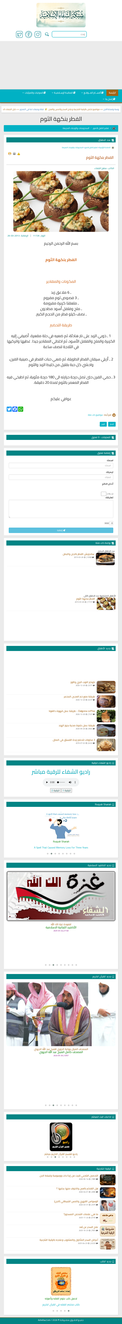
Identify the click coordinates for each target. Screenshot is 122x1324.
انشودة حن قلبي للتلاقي (61, 936)
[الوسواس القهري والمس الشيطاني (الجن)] (108, 1205)
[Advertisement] (61, 65)
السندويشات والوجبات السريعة (76, 128)
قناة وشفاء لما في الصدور (47, 109)
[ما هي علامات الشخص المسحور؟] (108, 1218)
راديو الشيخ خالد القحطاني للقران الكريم (61, 1154)
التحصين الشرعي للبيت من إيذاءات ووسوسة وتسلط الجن (69, 1175)
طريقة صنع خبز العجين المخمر (79, 696)
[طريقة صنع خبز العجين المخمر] (106, 701)
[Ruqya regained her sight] (61, 824)
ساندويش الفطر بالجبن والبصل (78, 554)
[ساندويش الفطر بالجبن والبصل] (105, 559)
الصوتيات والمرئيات (34, 92)
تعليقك (109, 497)
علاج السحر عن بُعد (88, 1227)
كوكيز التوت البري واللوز (83, 682)
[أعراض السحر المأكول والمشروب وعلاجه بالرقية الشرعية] (108, 1244)
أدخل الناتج (107, 483)
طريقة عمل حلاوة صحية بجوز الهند (77, 725)
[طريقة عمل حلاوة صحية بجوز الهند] (106, 730)
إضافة (60, 530)
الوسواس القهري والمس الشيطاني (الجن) (76, 1201)
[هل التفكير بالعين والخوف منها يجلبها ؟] (108, 1192)
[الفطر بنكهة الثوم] (106, 603)
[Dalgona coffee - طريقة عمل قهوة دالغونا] (106, 716)
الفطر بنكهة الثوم (85, 598)
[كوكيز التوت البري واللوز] (106, 687)
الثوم (103, 424)
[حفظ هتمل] (9, 153)
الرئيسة (112, 92)
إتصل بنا (109, 99)
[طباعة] (14, 153)
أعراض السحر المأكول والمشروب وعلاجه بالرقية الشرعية (69, 1240)
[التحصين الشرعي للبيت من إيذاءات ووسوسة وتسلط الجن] (108, 1179)
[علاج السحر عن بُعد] (108, 1231)
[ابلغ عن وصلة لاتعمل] (19, 153)
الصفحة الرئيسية (104, 147)
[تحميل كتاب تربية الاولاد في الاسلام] (61, 1281)
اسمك (110, 460)
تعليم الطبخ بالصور (101, 128)
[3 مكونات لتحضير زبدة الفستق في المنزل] (106, 745)
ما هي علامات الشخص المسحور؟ (81, 1214)
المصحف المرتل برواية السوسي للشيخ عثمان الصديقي (61, 1058)
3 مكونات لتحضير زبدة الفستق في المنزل (74, 740)
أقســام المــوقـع (92, 92)
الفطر (112, 424)
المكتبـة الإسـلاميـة (63, 92)
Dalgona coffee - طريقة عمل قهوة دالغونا (72, 711)
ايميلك (109, 472)
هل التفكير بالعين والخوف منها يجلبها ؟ (77, 1188)
